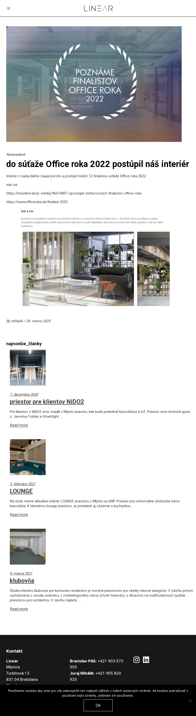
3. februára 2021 (22, 484)
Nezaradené (15, 154)
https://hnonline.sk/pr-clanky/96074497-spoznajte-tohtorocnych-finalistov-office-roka (74, 193)
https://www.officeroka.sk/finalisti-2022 (37, 202)
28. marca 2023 (38, 321)
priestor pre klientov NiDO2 (47, 401)
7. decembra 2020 (24, 394)
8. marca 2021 (21, 573)
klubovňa (22, 580)
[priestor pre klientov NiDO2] (101, 368)
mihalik (17, 321)
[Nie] (190, 700)
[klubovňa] (101, 547)
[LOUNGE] (101, 457)
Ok (98, 705)
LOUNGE (21, 491)
